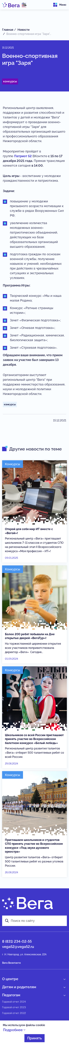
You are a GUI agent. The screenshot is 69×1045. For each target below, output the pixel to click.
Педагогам (11, 995)
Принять (34, 1038)
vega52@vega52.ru (18, 947)
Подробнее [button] (13, 1030)
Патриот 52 (23, 156)
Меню (62, 4)
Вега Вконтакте (11, 962)
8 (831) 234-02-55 (17, 941)
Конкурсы (10, 81)
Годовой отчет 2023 (14, 1007)
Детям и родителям (19, 987)
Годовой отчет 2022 (14, 1013)
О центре (10, 979)
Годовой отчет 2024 (14, 1001)
